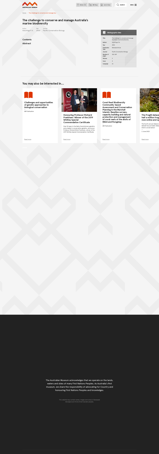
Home (24, 13)
